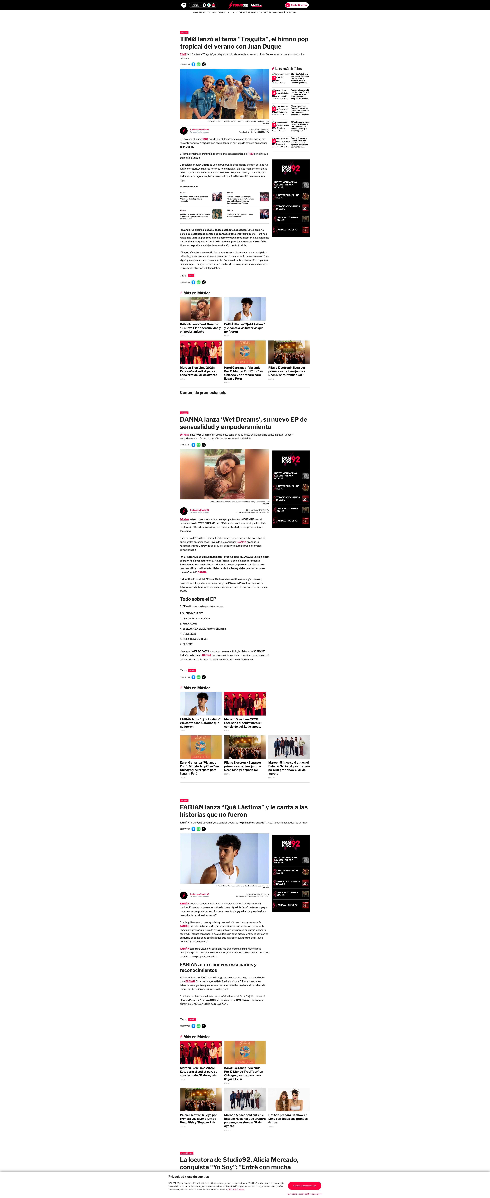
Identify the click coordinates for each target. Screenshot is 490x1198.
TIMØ (250, 153)
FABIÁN (184, 926)
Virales (242, 12)
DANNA (184, 434)
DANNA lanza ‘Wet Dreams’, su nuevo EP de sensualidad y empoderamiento (200, 328)
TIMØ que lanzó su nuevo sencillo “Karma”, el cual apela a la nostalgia (194, 199)
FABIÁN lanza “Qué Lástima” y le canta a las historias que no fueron (244, 328)
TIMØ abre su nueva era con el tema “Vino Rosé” (240, 215)
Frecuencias (291, 12)
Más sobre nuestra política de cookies (305, 1194)
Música (184, 32)
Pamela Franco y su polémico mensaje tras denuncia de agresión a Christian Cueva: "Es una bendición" (299, 143)
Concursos (266, 12)
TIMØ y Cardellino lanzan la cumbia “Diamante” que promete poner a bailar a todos (195, 216)
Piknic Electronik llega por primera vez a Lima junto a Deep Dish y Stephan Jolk (286, 371)
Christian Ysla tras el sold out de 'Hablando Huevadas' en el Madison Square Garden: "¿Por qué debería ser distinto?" (300, 79)
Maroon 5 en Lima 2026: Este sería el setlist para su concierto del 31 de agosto (198, 371)
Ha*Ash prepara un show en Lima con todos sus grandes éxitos (288, 1118)
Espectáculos (199, 12)
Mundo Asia (253, 12)
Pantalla (212, 12)
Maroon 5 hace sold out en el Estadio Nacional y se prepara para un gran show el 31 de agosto (289, 768)
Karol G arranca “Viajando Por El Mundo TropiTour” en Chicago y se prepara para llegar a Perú (243, 373)
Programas (278, 12)
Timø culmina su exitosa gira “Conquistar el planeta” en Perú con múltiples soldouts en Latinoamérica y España (240, 200)
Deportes (232, 12)
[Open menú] (183, 5)
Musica (222, 12)
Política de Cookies (235, 1189)
